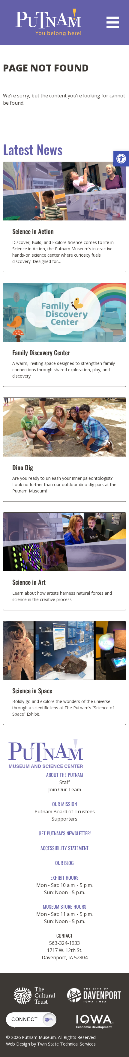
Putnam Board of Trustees (64, 811)
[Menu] (112, 22)
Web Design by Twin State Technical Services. (51, 1044)
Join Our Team (64, 789)
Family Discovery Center (41, 352)
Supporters (64, 818)
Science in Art (29, 582)
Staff (64, 782)
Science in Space (32, 690)
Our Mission (64, 804)
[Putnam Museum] (48, 22)
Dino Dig (22, 467)
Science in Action (33, 231)
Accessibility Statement (64, 848)
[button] (121, 158)
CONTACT (64, 935)
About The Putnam (64, 774)
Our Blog (64, 862)
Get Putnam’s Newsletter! (65, 833)
